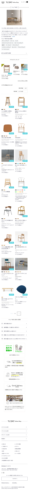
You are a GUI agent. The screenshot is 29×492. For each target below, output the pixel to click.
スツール (12, 40)
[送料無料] (6, 69)
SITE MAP (14, 482)
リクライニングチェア (6, 47)
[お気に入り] (24, 2)
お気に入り (17, 451)
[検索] (22, 2)
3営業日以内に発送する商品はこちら (13, 389)
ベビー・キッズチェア (18, 42)
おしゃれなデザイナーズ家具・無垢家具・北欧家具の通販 (13, 487)
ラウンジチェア (15, 45)
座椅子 (3, 45)
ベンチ (16, 40)
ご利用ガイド (5, 446)
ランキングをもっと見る (23, 80)
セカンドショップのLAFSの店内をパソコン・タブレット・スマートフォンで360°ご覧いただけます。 (14, 408)
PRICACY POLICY (5, 482)
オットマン (14, 47)
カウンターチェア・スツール (7, 42)
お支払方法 (4, 448)
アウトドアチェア (21, 47)
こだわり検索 (18, 444)
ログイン (17, 446)
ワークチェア (8, 45)
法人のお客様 (5, 458)
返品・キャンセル (5, 453)
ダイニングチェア (5, 40)
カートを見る (18, 453)
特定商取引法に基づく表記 (7, 460)
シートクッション (5, 49)
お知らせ (4, 444)
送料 (3, 451)
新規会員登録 (18, 448)
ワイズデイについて (6, 455)
